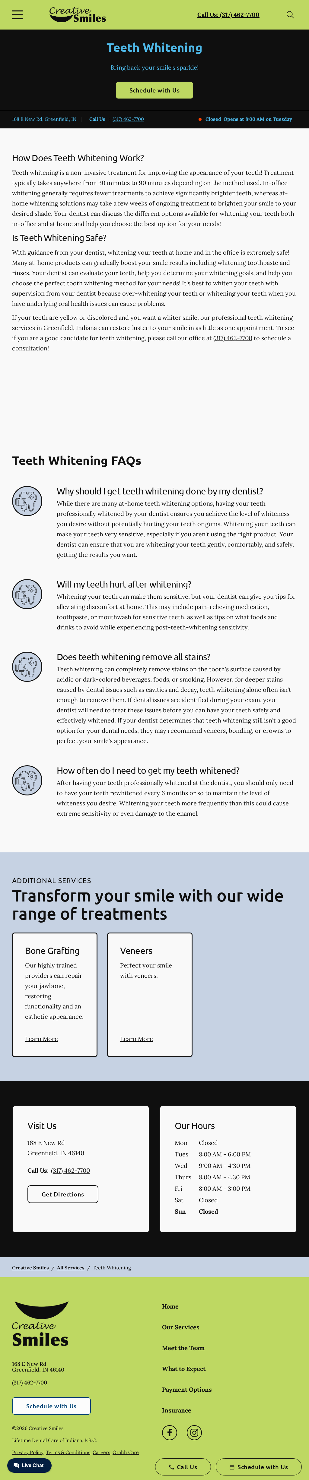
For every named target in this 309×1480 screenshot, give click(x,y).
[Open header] (18, 14)
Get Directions (63, 1194)
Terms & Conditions (68, 1452)
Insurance (176, 1410)
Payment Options (187, 1389)
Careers (101, 1452)
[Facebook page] (169, 1432)
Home (170, 1306)
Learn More (41, 1039)
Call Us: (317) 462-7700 (228, 14)
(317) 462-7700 (128, 119)
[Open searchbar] (290, 14)
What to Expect (183, 1368)
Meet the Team (183, 1348)
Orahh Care (126, 1452)
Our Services (180, 1327)
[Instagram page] (194, 1432)
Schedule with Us (154, 90)
